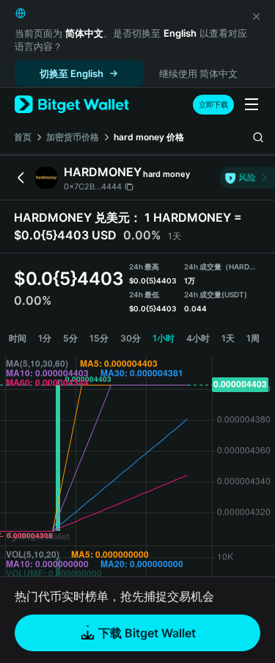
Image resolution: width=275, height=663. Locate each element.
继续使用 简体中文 (198, 73)
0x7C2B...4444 (93, 186)
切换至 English (71, 73)
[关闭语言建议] (256, 16)
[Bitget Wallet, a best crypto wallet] (72, 104)
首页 (23, 136)
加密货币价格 (72, 136)
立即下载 (213, 104)
